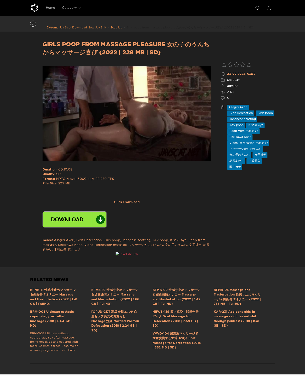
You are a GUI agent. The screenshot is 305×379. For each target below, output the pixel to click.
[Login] (269, 8)
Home (50, 7)
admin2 (232, 86)
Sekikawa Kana (239, 137)
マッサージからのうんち (244, 149)
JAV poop (236, 125)
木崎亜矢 (254, 161)
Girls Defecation (240, 113)
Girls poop (265, 113)
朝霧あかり (236, 161)
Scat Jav (233, 80)
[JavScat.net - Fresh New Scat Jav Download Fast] (34, 8)
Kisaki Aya (255, 125)
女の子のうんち (239, 155)
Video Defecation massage (248, 143)
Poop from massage (243, 131)
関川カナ (234, 167)
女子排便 (260, 155)
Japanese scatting (242, 119)
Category (69, 7)
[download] (75, 219)
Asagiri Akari (238, 107)
